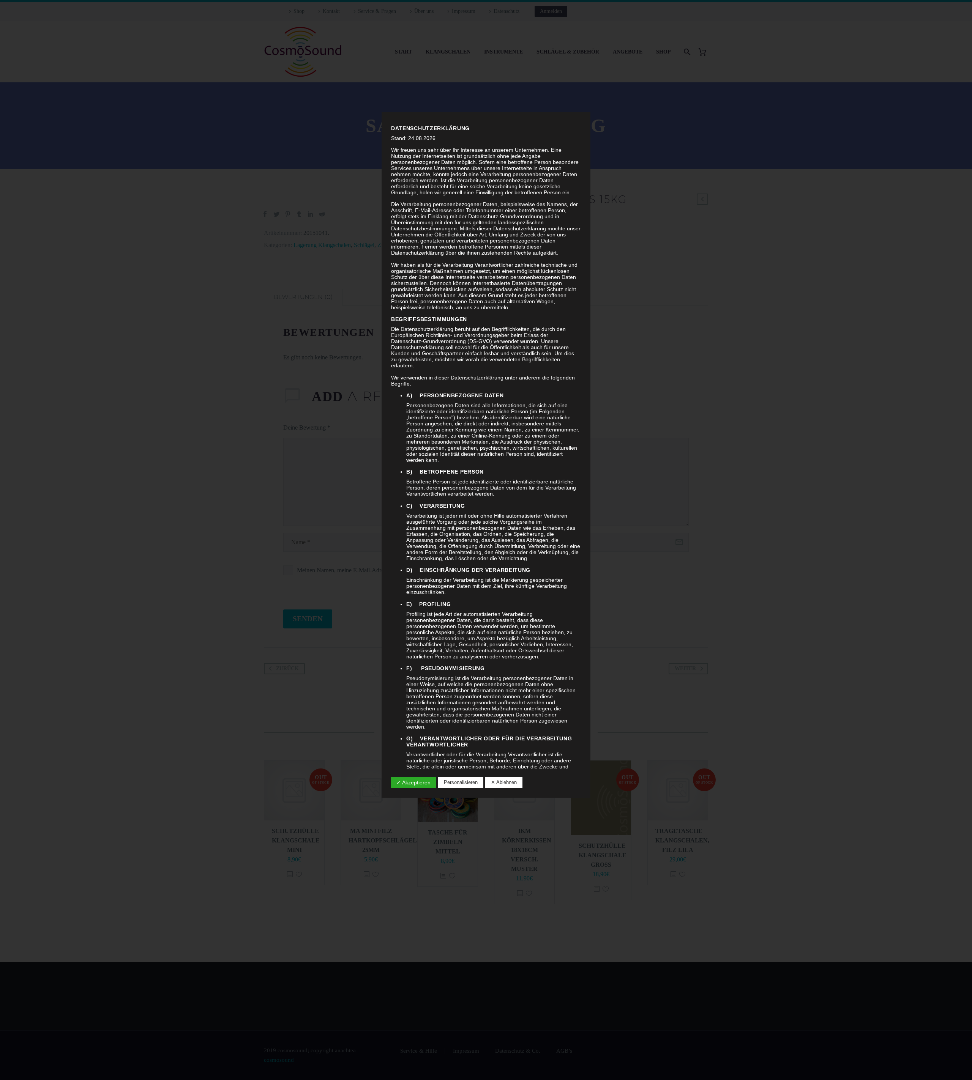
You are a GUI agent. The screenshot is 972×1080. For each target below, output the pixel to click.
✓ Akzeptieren (413, 782)
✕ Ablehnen (504, 782)
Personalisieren (461, 782)
